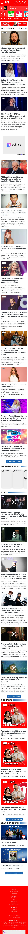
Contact (14, 889)
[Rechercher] (22, 2)
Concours (14, 903)
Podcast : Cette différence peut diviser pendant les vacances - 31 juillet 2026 (13, 733)
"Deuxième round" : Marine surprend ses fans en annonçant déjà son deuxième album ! (13, 351)
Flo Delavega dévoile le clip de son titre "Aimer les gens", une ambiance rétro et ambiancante (13, 577)
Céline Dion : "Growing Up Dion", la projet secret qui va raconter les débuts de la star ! (13, 82)
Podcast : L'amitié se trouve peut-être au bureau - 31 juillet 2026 (13, 810)
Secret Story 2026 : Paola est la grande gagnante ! (13, 385)
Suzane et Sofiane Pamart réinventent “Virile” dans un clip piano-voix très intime (12, 610)
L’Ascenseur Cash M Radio (12, 865)
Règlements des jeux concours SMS (14, 924)
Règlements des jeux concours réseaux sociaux (14, 922)
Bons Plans (14, 898)
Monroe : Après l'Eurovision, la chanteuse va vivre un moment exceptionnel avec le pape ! (13, 418)
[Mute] (27, 8)
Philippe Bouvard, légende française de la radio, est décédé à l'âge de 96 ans (12, 179)
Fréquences (14, 893)
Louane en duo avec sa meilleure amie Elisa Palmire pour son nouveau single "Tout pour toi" (14, 515)
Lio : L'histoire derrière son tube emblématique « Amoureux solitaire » (12, 281)
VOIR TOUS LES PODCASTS (14, 819)
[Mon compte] (25, 2)
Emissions (16, 18)
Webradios (7, 18)
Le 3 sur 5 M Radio (8, 843)
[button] (7, 479)
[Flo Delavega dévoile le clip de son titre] (14, 564)
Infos (14, 899)
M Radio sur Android (14, 917)
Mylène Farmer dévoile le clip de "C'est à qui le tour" (13, 545)
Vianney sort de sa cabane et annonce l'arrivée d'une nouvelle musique (13, 50)
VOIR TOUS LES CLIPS (14, 696)
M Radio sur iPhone (14, 915)
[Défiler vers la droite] (25, 478)
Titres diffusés (14, 891)
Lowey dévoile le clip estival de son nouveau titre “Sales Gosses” (14, 680)
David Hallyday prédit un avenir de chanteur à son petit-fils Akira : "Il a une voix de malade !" (14, 315)
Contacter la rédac (14, 904)
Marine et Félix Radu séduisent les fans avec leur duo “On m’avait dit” (13, 646)
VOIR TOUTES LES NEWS (14, 461)
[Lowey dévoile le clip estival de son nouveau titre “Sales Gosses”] (14, 667)
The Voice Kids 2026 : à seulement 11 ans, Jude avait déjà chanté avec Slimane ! (13, 116)
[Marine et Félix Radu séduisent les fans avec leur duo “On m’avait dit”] (14, 634)
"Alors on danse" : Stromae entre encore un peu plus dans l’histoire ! (13, 213)
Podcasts (14, 909)
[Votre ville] (16, 2)
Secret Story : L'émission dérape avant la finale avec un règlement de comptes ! (13, 448)
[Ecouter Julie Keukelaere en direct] (14, 24)
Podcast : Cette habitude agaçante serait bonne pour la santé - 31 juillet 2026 (13, 771)
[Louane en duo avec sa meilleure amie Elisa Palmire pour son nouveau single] (14, 502)
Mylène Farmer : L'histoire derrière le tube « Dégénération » (13, 248)
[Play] (2, 8)
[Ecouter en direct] (19, 2)
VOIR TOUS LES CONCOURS (14, 873)
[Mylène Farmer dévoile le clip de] (14, 534)
